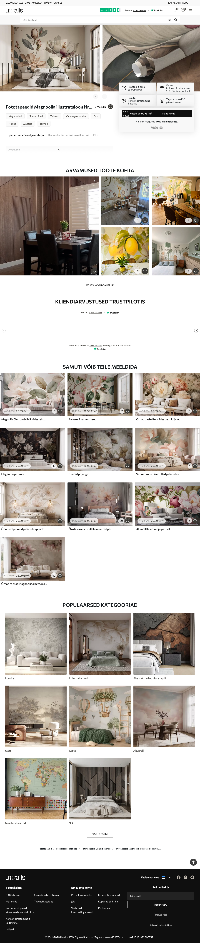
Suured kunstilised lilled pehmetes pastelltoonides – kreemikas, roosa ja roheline (159, 474)
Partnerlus (104, 908)
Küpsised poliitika (108, 901)
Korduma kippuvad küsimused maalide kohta (20, 910)
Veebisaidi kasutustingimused (81, 910)
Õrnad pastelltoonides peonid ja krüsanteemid (159, 419)
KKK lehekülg (13, 894)
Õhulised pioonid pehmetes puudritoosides (24, 529)
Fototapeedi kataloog (66, 848)
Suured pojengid (79, 474)
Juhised (10, 929)
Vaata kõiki (100, 833)
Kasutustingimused (109, 894)
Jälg (73, 901)
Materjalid (11, 901)
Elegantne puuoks (12, 474)
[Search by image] (169, 19)
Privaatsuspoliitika (81, 894)
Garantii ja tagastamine (47, 894)
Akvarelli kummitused (82, 419)
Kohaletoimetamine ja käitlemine (18, 920)
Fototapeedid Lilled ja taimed (96, 848)
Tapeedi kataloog (43, 901)
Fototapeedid (45, 848)
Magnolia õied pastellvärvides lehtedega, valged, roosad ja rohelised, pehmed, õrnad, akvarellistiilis (24, 419)
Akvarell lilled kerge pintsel (153, 529)
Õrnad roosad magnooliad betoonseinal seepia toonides (24, 583)
